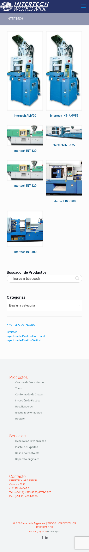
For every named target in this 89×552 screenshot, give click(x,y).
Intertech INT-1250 (64, 145)
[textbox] (44, 305)
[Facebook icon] (42, 537)
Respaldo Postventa (27, 453)
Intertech (12, 332)
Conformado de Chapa (29, 394)
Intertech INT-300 (64, 201)
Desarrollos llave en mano (30, 441)
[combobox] (44, 305)
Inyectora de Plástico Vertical (24, 340)
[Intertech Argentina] (24, 6)
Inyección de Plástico (28, 400)
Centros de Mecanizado (29, 382)
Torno (18, 388)
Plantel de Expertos (26, 447)
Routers (20, 418)
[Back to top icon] (80, 543)
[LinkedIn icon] (46, 537)
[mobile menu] (83, 6)
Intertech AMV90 (25, 115)
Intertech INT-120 (24, 150)
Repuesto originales (27, 459)
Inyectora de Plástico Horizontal (26, 336)
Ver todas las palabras (22, 325)
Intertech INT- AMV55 (64, 115)
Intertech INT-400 (24, 252)
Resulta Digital (53, 531)
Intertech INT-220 (24, 185)
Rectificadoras (24, 406)
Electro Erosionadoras (28, 412)
